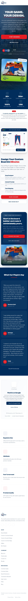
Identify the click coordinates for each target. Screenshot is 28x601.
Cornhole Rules (4, 571)
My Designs (3, 546)
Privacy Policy (10, 597)
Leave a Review (14, 407)
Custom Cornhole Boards (7, 535)
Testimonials (4, 556)
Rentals (2, 561)
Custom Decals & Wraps (6, 538)
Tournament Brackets (6, 576)
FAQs (2, 581)
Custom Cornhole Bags (6, 540)
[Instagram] (6, 525)
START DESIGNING (14, 37)
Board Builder (4, 533)
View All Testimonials (13, 368)
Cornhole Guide (4, 568)
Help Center (4, 579)
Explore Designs (14, 240)
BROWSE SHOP (14, 42)
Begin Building (20, 149)
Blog (2, 584)
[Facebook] (2, 525)
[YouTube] (13, 525)
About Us (3, 553)
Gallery (2, 543)
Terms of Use (17, 597)
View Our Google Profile (14, 403)
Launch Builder (14, 236)
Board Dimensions (5, 574)
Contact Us (3, 558)
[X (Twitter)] (9, 525)
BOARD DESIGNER (13, 197)
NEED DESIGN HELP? (14, 201)
